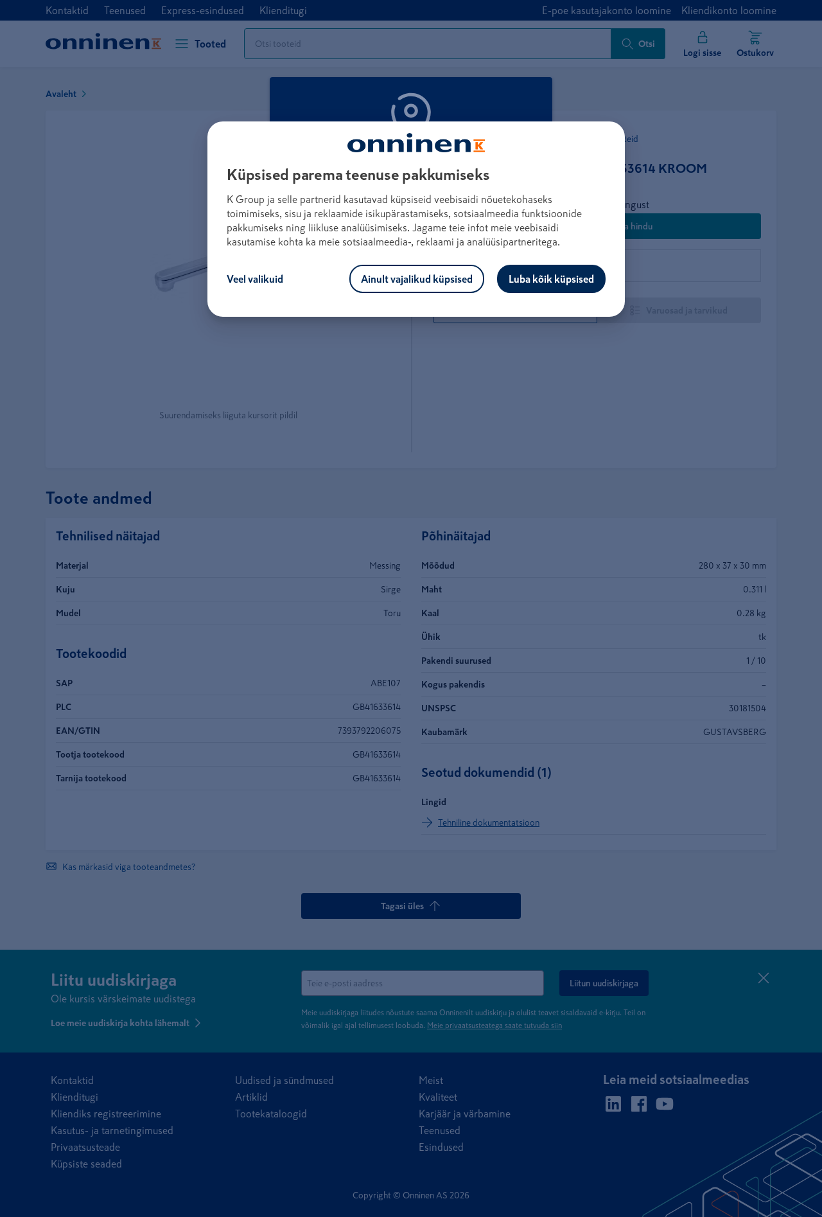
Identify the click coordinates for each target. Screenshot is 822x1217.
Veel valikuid (255, 279)
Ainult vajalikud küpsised (417, 279)
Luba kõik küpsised (551, 279)
